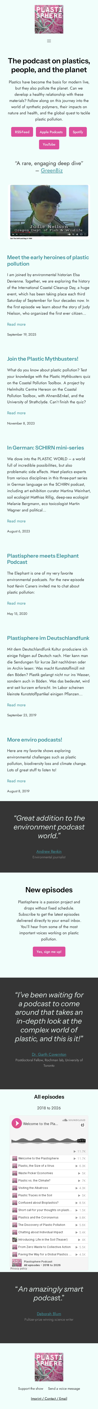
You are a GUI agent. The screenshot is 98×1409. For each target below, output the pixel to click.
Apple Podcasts (51, 132)
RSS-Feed (22, 132)
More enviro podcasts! (34, 740)
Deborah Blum (49, 1314)
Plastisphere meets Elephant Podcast (43, 559)
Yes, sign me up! (49, 951)
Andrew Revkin (49, 851)
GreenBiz (52, 170)
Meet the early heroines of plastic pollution (48, 260)
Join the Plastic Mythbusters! (42, 359)
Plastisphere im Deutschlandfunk (48, 638)
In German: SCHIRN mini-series (45, 448)
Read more (16, 324)
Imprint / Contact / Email (49, 1398)
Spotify (78, 132)
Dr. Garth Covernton (49, 1054)
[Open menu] (49, 41)
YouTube (49, 144)
